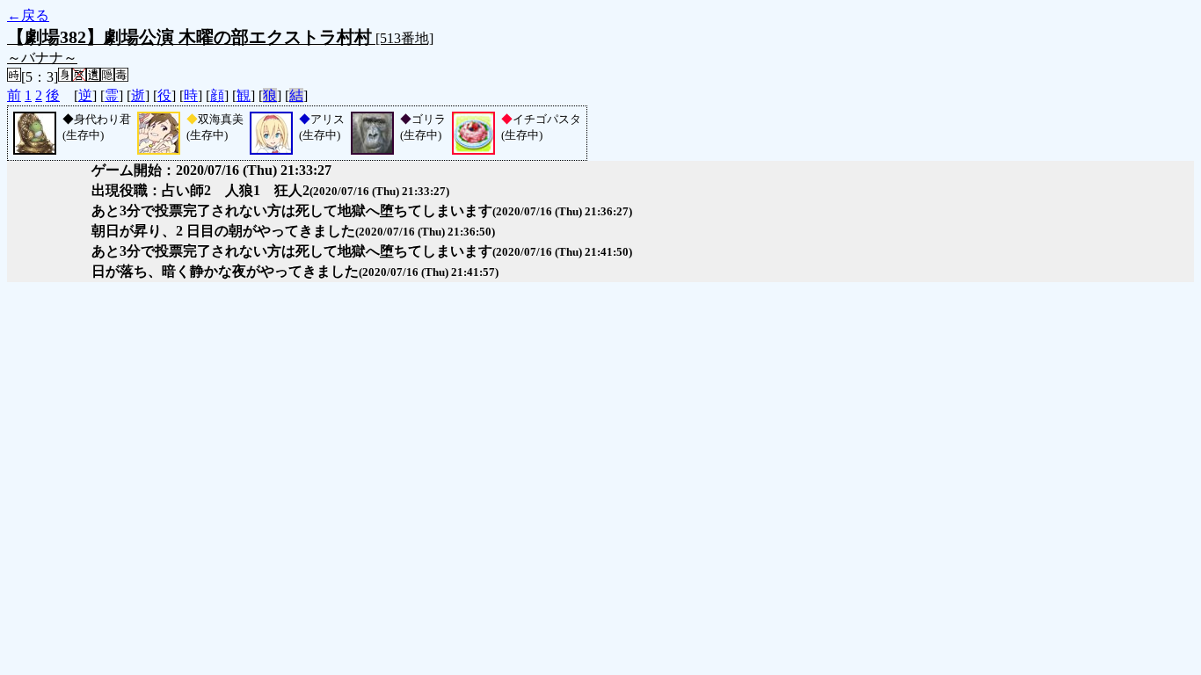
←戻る (28, 15)
